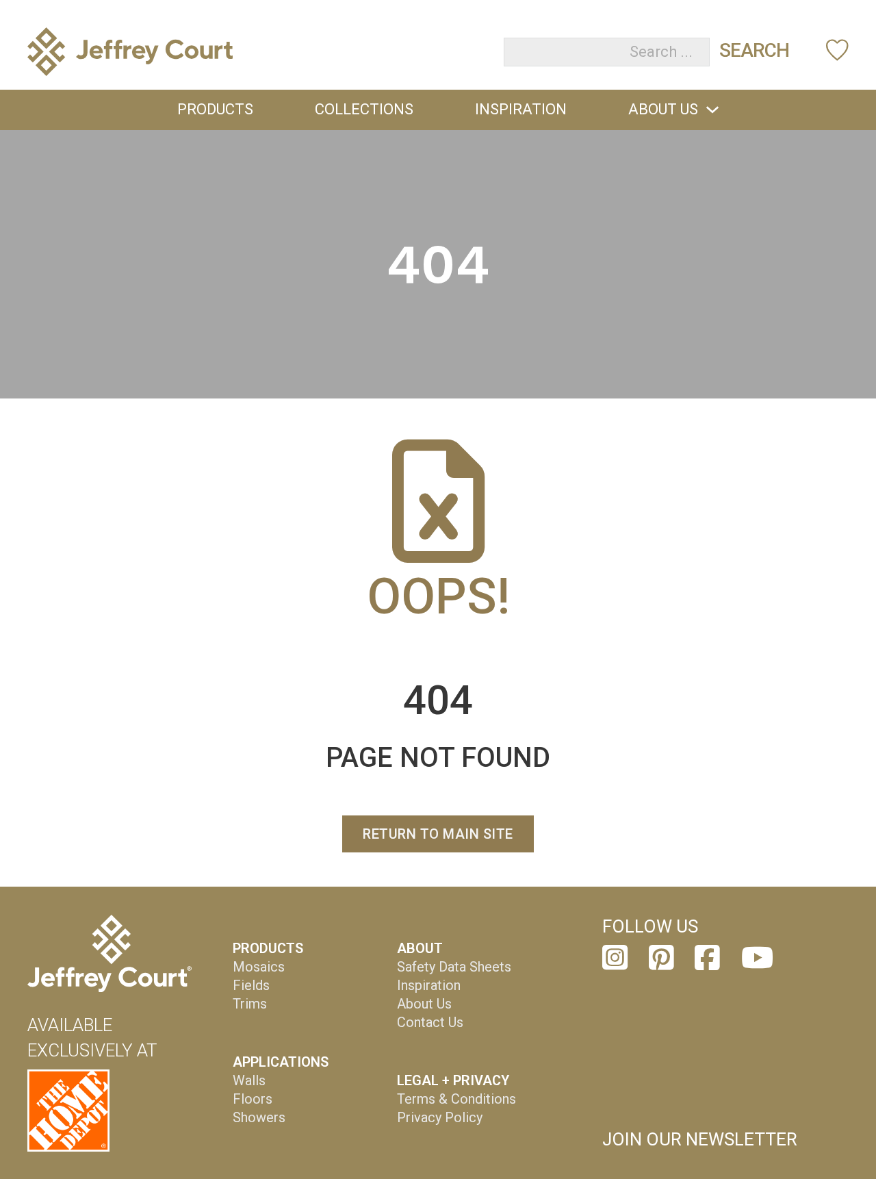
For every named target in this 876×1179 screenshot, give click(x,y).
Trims (250, 1004)
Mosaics (259, 967)
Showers (259, 1117)
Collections (364, 109)
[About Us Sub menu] (712, 109)
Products (215, 109)
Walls (249, 1080)
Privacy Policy (439, 1117)
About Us (663, 109)
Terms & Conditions (456, 1099)
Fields (251, 985)
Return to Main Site (438, 834)
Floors (252, 1099)
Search (754, 50)
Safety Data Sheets (454, 967)
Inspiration (521, 109)
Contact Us (430, 1022)
